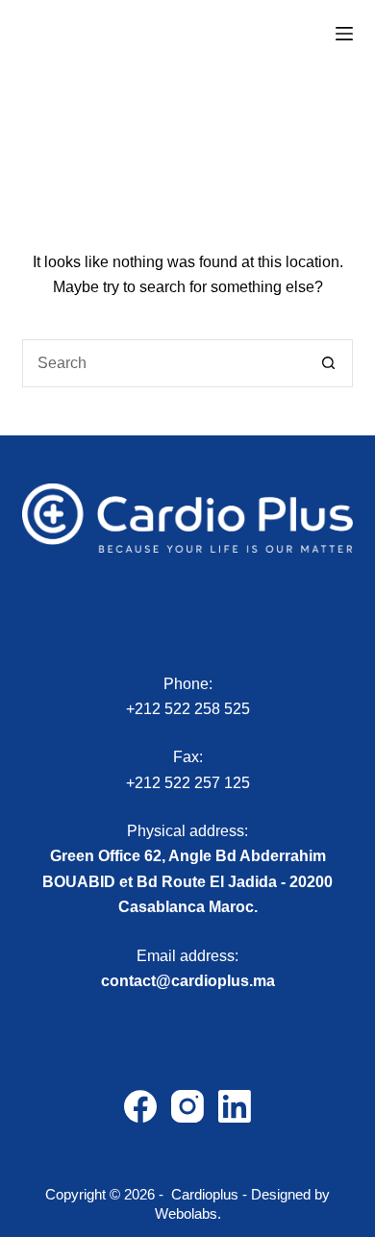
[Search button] (329, 363)
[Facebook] (140, 1106)
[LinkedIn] (234, 1106)
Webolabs (186, 1213)
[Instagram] (187, 1106)
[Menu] (344, 33)
